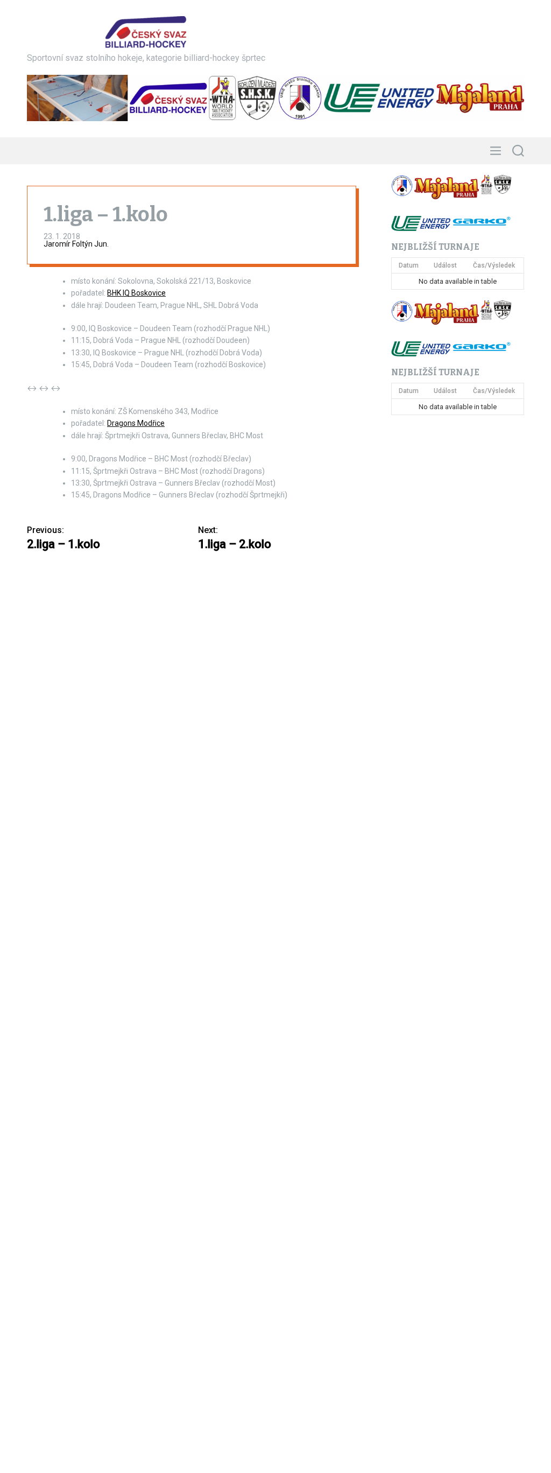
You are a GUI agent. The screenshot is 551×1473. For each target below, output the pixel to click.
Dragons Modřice (136, 423)
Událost (445, 265)
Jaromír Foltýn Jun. (76, 244)
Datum (409, 265)
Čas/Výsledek (494, 265)
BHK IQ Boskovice (136, 293)
